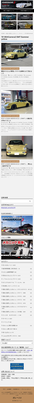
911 (20, 77)
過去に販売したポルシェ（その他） (14, 311)
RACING (5, 77)
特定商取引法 (16, 389)
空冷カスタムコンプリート (11, 275)
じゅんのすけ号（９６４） (12, 336)
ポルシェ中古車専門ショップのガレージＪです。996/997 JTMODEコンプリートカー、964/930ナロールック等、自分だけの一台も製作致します (17, 394)
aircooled (28, 75)
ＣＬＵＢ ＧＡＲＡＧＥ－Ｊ (12, 315)
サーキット (7, 318)
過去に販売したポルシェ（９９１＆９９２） (16, 289)
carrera (3, 78)
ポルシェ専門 (13, 75)
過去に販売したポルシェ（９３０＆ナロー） (15, 307)
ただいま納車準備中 (9, 272)
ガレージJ (17, 398)
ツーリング (7, 322)
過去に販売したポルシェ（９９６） (14, 296)
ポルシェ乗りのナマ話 (10, 329)
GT (2, 77)
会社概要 (9, 389)
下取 (24, 75)
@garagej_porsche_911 (8, 207)
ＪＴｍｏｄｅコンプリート (12, 279)
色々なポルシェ (8, 332)
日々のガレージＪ (9, 265)
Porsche (10, 77)
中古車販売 (26, 77)
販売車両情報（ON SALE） (11, 268)
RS (22, 77)
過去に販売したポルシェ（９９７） (14, 293)
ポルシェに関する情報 (10, 325)
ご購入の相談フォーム (8, 10)
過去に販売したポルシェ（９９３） (14, 300)
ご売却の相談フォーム (25, 10)
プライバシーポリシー (26, 389)
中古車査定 (20, 75)
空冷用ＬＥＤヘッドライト (11, 286)
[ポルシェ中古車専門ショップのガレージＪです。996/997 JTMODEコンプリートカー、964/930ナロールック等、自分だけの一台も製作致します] (17, 4)
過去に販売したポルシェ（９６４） (14, 303)
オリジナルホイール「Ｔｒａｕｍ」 (14, 282)
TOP (4, 389)
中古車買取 (15, 77)
